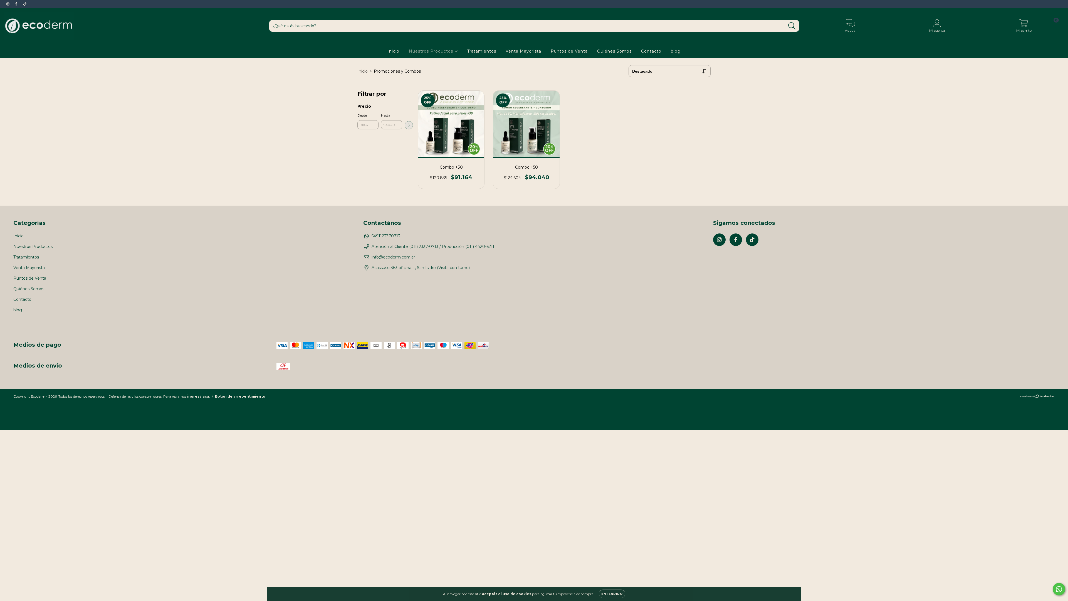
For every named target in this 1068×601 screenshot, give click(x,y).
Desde (362, 115)
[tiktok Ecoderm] (24, 3)
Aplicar (409, 125)
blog (676, 51)
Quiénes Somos (614, 51)
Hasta (385, 115)
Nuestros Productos (431, 51)
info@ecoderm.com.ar (393, 257)
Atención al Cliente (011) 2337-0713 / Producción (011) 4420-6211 (433, 246)
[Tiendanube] (1037, 397)
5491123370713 (386, 235)
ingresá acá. (198, 396)
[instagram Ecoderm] (8, 3)
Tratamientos (481, 51)
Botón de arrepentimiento (240, 396)
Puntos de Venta (569, 51)
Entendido (612, 594)
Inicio (393, 51)
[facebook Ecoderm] (17, 3)
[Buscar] (791, 26)
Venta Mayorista (523, 51)
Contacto (651, 51)
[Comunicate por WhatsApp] (1059, 589)
